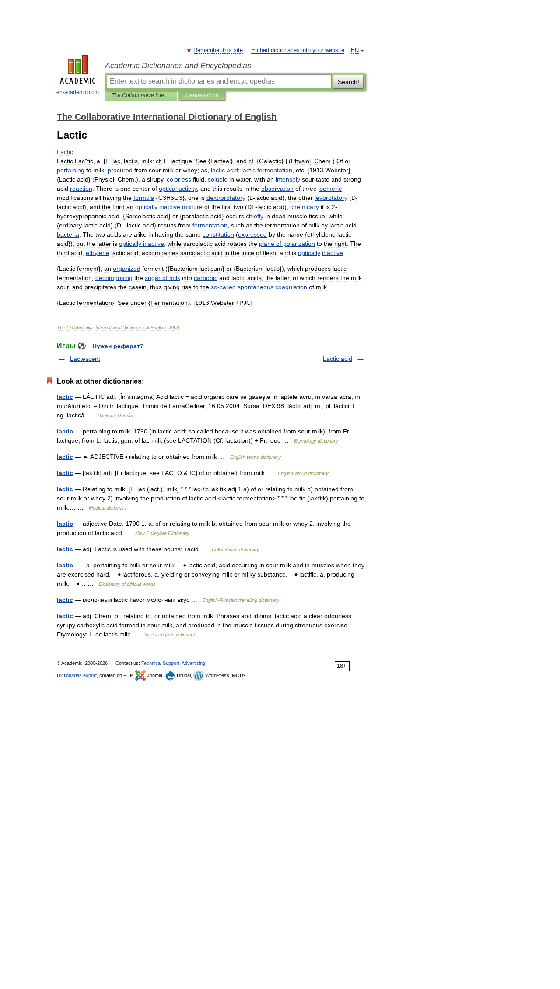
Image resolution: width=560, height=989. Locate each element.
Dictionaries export (77, 675)
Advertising (193, 663)
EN (355, 50)
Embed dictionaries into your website (297, 50)
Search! (348, 81)
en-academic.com (77, 92)
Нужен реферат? (118, 345)
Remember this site (218, 50)
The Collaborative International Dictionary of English (141, 95)
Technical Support (160, 663)
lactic (65, 396)
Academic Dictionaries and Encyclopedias (178, 65)
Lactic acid (337, 358)
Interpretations (201, 95)
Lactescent (85, 358)
